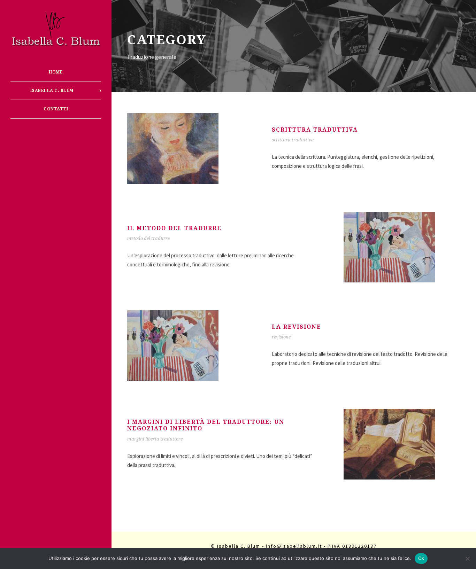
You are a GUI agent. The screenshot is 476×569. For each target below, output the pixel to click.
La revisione (296, 327)
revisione (281, 337)
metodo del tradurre (148, 238)
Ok (421, 558)
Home (56, 72)
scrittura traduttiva (293, 139)
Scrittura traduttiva (315, 129)
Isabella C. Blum (52, 90)
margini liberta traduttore (155, 439)
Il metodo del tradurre (174, 228)
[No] (467, 558)
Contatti (56, 109)
